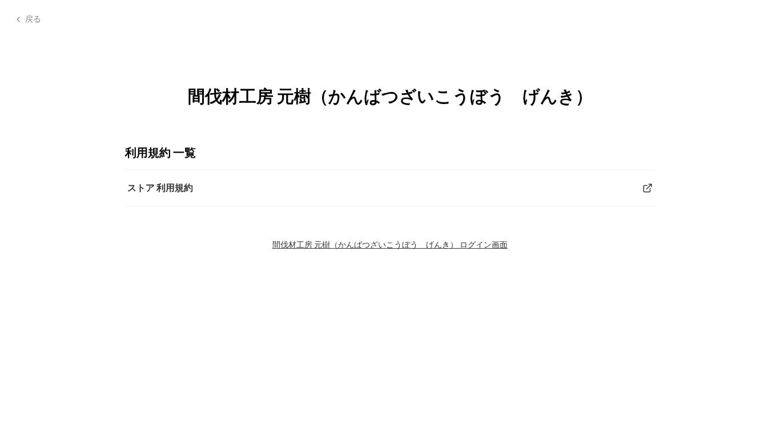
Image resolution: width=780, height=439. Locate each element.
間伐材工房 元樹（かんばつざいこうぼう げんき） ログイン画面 (390, 244)
